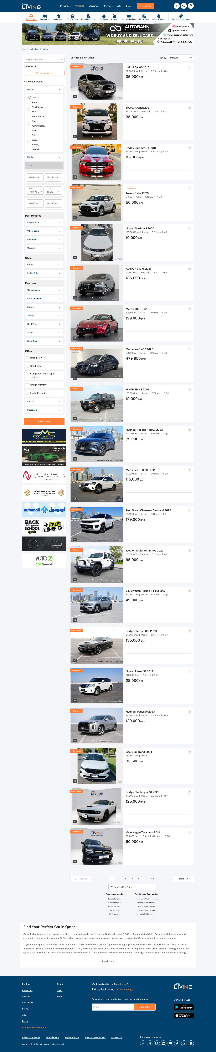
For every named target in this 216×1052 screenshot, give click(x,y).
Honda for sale (114, 906)
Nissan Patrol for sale (146, 903)
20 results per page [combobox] (121, 887)
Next (181, 879)
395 (152, 878)
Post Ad (147, 6)
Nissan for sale (114, 903)
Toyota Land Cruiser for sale (146, 899)
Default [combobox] (174, 57)
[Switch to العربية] (177, 6)
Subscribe (144, 1007)
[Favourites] (184, 6)
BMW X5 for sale (146, 914)
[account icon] (191, 6)
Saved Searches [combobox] (34, 59)
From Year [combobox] (34, 192)
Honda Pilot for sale (146, 906)
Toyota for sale (114, 899)
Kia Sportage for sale (146, 910)
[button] (31, 5)
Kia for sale (114, 910)
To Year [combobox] (50, 192)
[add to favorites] (189, 67)
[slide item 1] (92, 96)
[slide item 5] (101, 96)
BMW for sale (114, 914)
